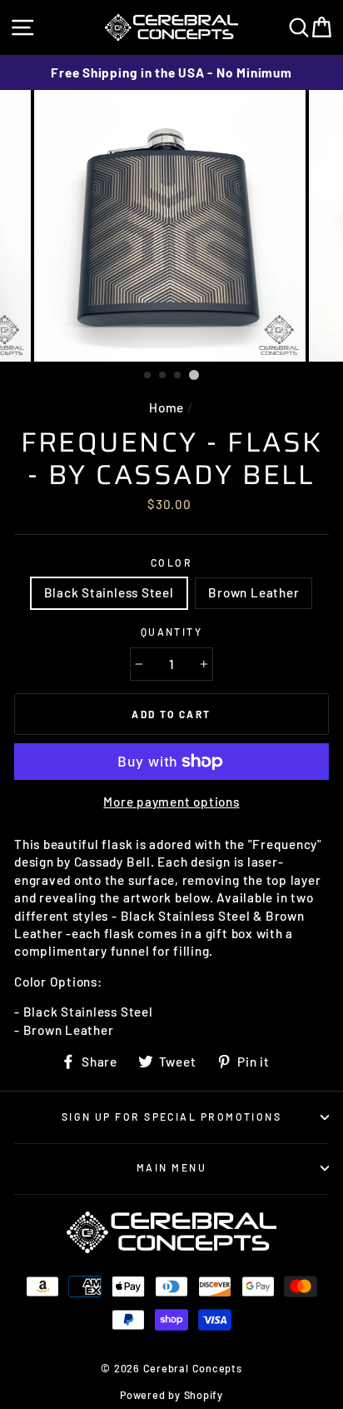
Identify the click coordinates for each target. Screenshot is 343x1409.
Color (171, 562)
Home (166, 407)
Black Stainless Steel (109, 592)
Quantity (172, 631)
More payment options (171, 801)
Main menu (171, 1167)
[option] (171, 73)
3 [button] (178, 376)
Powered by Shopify (171, 1395)
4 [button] (194, 375)
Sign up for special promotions (171, 1116)
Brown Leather (253, 592)
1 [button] (148, 376)
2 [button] (163, 376)
